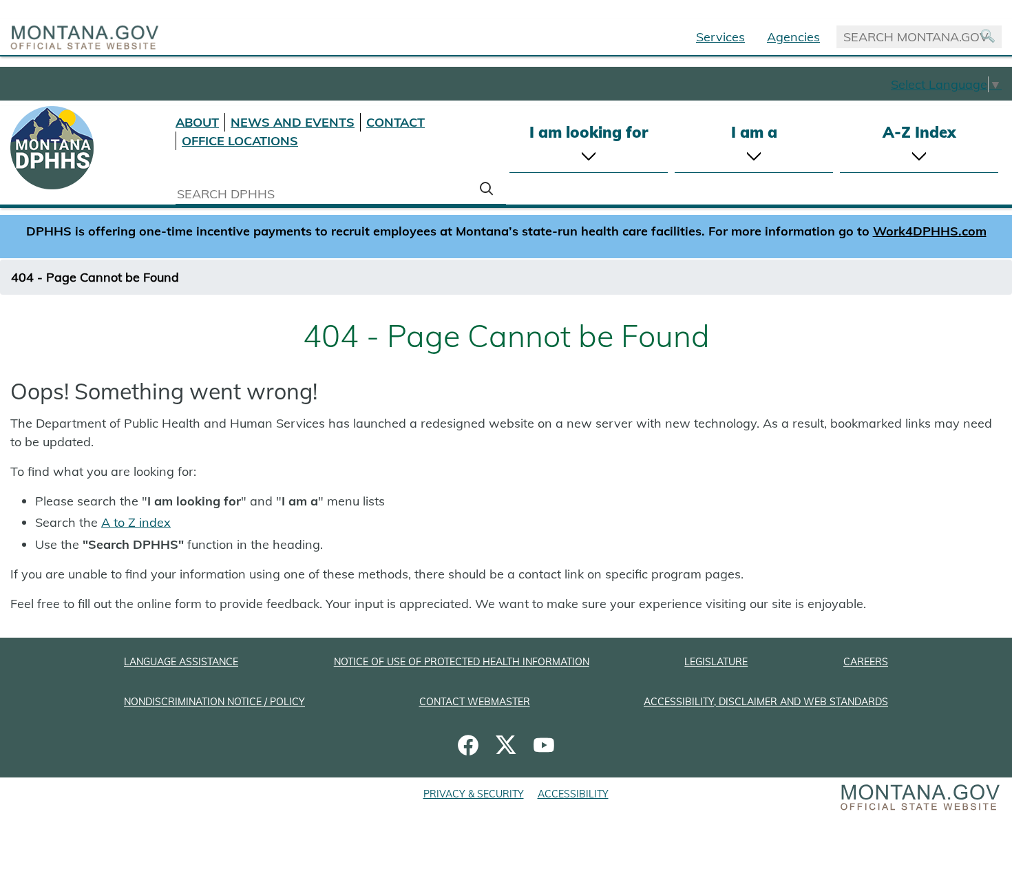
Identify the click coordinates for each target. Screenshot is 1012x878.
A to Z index (136, 522)
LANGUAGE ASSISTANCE (181, 662)
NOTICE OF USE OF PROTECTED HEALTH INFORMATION (461, 662)
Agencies (793, 37)
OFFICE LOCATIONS (240, 141)
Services (720, 37)
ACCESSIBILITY (573, 794)
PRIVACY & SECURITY (473, 794)
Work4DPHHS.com (930, 231)
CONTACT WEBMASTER (474, 702)
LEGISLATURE (716, 662)
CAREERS (865, 662)
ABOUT (197, 122)
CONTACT (395, 122)
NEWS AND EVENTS (293, 122)
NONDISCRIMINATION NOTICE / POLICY (214, 702)
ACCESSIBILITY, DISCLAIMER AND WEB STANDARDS (766, 702)
